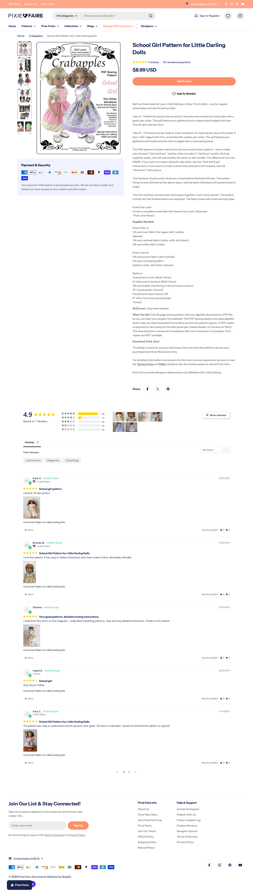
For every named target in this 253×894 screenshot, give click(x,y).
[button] (222, 530)
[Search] (151, 16)
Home (21, 36)
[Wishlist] (228, 16)
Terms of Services (54, 835)
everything (72, 460)
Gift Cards (15, 4)
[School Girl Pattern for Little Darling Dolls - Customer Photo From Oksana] (144, 417)
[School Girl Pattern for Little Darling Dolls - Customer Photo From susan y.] (119, 427)
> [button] (135, 771)
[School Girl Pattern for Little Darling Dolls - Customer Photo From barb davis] (119, 417)
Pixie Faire (24, 876)
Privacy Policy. (77, 835)
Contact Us (31, 4)
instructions (33, 460)
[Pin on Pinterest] (168, 389)
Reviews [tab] (29, 442)
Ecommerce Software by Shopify (51, 876)
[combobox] (104, 16)
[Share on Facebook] (147, 389)
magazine (53, 460)
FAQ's (162, 364)
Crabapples (36, 36)
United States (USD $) (204, 4)
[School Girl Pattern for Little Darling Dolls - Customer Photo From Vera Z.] (156, 417)
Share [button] (30, 530)
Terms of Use (145, 364)
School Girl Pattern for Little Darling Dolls (44, 522)
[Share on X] (158, 389)
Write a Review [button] (218, 415)
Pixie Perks (48, 4)
